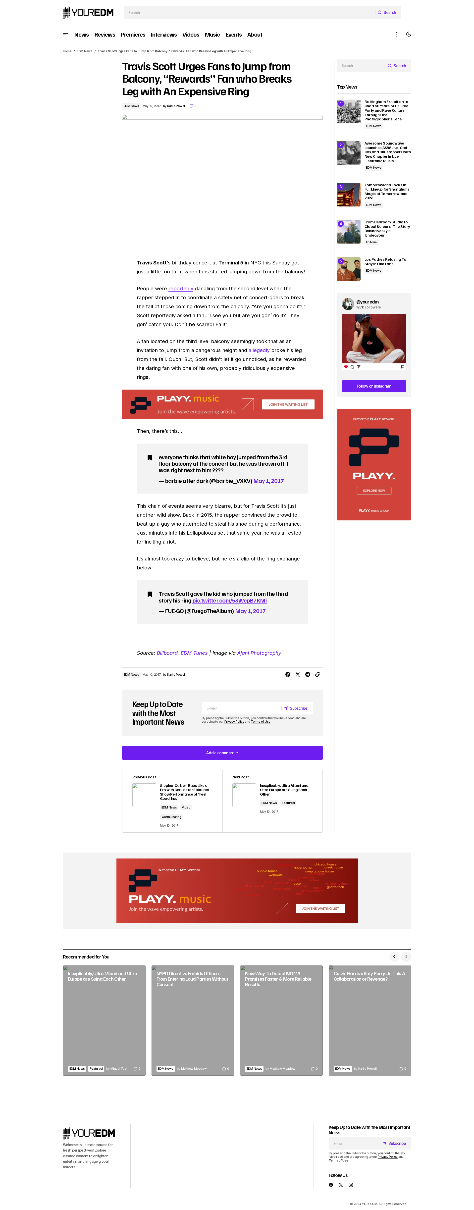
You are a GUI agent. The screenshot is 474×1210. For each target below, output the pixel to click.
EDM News (84, 51)
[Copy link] (318, 675)
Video (186, 807)
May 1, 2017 (268, 480)
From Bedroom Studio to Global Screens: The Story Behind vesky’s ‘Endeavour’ (387, 228)
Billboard (167, 653)
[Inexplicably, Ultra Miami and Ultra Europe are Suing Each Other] (104, 1020)
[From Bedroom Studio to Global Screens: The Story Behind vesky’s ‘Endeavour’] (349, 232)
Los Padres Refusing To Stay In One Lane (385, 261)
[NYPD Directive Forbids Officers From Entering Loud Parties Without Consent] (193, 1020)
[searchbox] (249, 12)
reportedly (180, 289)
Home (67, 51)
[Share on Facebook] (288, 675)
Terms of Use (260, 721)
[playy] (222, 404)
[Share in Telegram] (308, 675)
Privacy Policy (234, 721)
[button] (65, 34)
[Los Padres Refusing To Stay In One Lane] (349, 269)
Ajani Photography (259, 653)
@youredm (367, 301)
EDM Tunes (194, 653)
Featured (288, 803)
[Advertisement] (374, 465)
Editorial (371, 242)
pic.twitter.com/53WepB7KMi (229, 600)
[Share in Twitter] (298, 675)
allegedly (259, 350)
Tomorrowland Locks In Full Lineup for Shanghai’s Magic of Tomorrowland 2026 (387, 191)
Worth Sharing (171, 817)
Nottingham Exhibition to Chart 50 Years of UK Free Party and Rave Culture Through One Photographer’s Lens (386, 110)
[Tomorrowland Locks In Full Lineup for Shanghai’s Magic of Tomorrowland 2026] (349, 194)
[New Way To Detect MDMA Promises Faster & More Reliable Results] (281, 1020)
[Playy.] (237, 890)
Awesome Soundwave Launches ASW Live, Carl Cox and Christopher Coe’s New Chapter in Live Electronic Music (388, 152)
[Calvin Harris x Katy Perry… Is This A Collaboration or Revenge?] (370, 1020)
